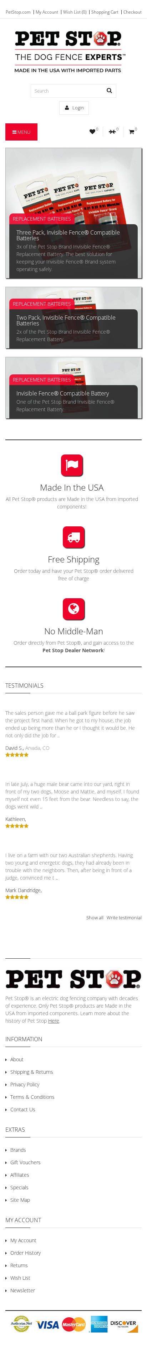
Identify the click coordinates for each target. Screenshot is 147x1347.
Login (77, 107)
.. (58, 735)
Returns (19, 1265)
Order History (25, 1252)
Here (53, 1020)
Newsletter (22, 1290)
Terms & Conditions (32, 1096)
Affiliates (19, 1174)
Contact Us (22, 1109)
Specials (19, 1187)
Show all (94, 917)
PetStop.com (18, 12)
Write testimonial (124, 917)
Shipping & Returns (31, 1071)
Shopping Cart (104, 12)
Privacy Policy (24, 1084)
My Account (47, 12)
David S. (14, 747)
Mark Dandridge (23, 890)
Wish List (20, 1277)
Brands (18, 1149)
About (17, 1059)
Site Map (20, 1199)
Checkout (132, 12)
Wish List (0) (74, 12)
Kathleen (15, 819)
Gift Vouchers (25, 1162)
